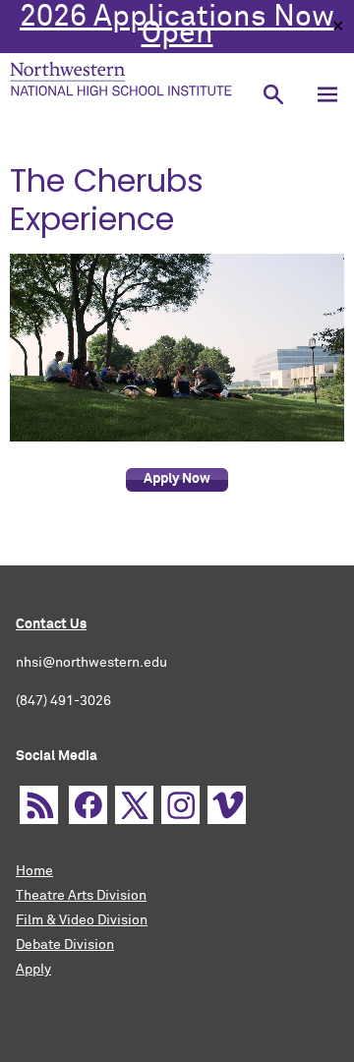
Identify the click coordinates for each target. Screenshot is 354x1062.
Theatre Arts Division (81, 896)
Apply (33, 969)
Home (34, 871)
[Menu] (327, 94)
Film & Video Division (82, 920)
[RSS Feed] (39, 805)
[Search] (273, 94)
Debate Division (65, 945)
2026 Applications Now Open (177, 26)
